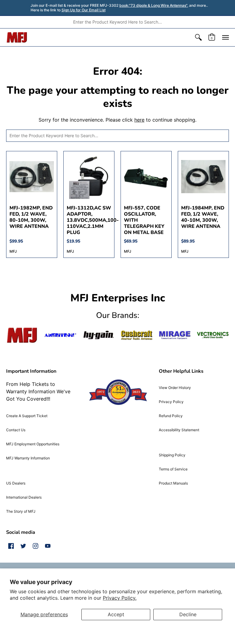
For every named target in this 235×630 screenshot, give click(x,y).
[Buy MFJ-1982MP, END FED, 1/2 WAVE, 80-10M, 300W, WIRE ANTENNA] (31, 176)
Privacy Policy (171, 401)
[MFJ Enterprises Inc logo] (17, 37)
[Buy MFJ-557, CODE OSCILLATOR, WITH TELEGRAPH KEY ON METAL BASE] (146, 176)
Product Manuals (173, 483)
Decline (187, 614)
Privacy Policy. (119, 598)
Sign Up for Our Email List (84, 10)
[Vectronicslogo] (213, 335)
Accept (116, 614)
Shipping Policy (172, 455)
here (139, 120)
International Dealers (24, 497)
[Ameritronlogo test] (60, 335)
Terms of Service (173, 469)
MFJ (13, 251)
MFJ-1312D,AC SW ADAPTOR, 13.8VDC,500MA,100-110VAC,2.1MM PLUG (93, 220)
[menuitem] (198, 37)
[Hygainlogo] (98, 335)
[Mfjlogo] (22, 335)
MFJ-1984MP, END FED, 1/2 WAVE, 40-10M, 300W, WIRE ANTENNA (202, 217)
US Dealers (15, 483)
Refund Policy (171, 415)
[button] (198, 37)
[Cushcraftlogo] (137, 335)
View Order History (175, 387)
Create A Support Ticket (26, 415)
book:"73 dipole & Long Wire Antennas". (153, 5)
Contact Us (15, 430)
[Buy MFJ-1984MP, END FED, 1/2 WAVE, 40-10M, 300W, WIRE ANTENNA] (203, 176)
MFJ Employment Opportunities (32, 444)
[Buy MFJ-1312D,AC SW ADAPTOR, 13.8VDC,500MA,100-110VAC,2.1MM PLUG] (89, 176)
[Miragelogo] (175, 335)
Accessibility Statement (179, 430)
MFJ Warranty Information (28, 458)
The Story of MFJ (20, 511)
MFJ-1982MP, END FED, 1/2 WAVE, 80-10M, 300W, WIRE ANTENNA (31, 217)
